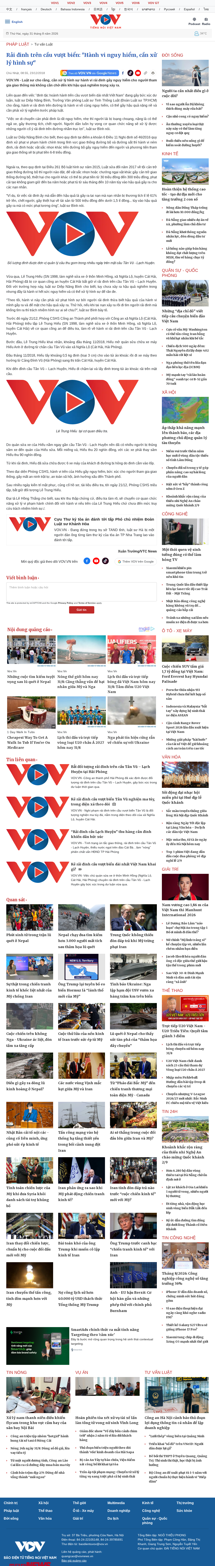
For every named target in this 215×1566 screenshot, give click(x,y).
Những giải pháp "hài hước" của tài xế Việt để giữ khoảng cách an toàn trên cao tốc (187, 744)
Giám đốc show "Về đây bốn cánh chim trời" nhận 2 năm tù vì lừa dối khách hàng (108, 1435)
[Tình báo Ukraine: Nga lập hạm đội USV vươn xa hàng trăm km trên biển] (133, 967)
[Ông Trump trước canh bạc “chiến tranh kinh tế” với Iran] (133, 1226)
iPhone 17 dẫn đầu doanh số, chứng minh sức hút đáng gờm (187, 1296)
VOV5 (119, 3)
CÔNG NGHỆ (175, 514)
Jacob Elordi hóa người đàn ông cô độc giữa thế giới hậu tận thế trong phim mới (186, 961)
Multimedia (116, 1503)
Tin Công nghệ (179, 1237)
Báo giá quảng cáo (74, 1560)
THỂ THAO (172, 990)
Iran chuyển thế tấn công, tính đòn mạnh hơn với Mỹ (28, 1298)
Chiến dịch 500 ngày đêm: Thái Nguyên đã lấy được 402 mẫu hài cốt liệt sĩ (187, 350)
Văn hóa (45, 1518)
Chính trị (10, 1503)
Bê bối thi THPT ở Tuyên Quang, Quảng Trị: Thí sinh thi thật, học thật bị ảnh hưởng (178, 1460)
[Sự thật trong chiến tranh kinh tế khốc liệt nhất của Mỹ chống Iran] (29, 967)
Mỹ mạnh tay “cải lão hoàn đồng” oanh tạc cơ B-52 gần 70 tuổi (186, 379)
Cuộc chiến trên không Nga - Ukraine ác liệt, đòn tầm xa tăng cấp (29, 1040)
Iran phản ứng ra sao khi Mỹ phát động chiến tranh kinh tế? (81, 1194)
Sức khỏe (184, 1511)
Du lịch (113, 1518)
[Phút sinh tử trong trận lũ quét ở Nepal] (29, 917)
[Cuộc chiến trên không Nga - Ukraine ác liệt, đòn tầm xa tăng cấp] (29, 1016)
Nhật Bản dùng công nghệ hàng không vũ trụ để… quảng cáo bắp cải (185, 605)
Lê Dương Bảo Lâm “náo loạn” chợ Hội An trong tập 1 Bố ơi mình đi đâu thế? (186, 927)
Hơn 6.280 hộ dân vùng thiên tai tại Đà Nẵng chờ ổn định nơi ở (186, 1175)
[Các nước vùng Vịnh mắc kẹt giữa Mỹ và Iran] (81, 1066)
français (26, 9)
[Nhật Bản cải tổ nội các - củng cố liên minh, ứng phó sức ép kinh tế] (29, 1115)
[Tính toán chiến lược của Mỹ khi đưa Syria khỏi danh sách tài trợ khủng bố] (29, 1170)
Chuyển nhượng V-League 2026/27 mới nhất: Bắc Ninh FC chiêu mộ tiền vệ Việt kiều (187, 1098)
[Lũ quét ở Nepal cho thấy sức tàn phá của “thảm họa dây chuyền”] (133, 1016)
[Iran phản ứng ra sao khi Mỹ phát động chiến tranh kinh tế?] (81, 1170)
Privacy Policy (65, 603)
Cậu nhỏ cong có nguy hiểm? (187, 116)
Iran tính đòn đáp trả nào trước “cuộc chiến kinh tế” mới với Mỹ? (133, 1194)
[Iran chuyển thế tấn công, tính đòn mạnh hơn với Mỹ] (29, 1275)
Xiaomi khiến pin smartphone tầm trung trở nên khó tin (186, 572)
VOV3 (87, 3)
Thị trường (185, 1503)
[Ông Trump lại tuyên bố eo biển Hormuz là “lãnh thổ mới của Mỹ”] (81, 967)
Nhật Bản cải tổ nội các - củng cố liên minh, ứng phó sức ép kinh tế (27, 1138)
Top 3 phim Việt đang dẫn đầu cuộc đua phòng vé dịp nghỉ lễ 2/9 (186, 856)
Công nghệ (151, 1511)
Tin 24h (169, 1111)
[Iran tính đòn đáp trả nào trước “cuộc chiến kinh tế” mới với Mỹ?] (133, 1170)
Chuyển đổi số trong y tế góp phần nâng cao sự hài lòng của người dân (187, 472)
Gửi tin (82, 609)
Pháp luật (11, 1511)
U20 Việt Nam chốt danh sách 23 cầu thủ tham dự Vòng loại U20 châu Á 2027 (185, 1065)
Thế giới (79, 1503)
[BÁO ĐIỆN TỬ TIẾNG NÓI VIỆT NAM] (105, 21)
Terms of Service (87, 603)
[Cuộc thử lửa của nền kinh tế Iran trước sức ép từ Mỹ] (81, 1016)
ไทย (206, 9)
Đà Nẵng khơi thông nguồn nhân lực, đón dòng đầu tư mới (186, 236)
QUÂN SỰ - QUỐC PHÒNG (180, 273)
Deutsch (46, 9)
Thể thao (45, 1511)
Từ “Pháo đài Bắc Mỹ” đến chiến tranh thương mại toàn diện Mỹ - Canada (132, 1089)
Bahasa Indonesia (73, 9)
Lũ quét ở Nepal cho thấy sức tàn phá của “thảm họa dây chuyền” (133, 1040)
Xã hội (43, 1503)
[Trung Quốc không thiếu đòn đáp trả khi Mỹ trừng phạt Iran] (133, 917)
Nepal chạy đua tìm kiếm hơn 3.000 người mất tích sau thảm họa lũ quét (80, 941)
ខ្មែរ (113, 9)
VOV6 (136, 3)
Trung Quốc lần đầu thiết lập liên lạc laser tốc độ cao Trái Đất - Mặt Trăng (187, 589)
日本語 (98, 9)
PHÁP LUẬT (17, 44)
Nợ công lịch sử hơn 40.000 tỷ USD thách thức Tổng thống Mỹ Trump (80, 1298)
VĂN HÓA (171, 757)
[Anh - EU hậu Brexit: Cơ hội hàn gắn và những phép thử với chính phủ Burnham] (133, 1275)
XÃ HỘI (169, 392)
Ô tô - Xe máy (83, 1511)
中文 (9, 9)
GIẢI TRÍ (170, 869)
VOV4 (103, 3)
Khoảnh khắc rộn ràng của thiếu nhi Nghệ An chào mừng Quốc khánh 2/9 (186, 501)
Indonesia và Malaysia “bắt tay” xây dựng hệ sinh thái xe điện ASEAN (186, 711)
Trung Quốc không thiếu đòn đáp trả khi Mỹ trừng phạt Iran (132, 941)
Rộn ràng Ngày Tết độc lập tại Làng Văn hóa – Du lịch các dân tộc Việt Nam (186, 827)
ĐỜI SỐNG (172, 55)
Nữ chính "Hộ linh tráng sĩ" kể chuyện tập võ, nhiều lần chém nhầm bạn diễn (186, 944)
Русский (169, 9)
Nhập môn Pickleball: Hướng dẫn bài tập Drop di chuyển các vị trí (185, 1082)
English (17, 21)
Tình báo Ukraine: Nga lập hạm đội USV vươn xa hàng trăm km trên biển (132, 990)
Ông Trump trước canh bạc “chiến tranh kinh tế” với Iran (133, 1249)
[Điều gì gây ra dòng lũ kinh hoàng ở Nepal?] (29, 1066)
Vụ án (81, 1372)
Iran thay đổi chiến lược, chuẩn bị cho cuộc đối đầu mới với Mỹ (28, 1249)
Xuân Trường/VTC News (137, 551)
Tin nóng (16, 1372)
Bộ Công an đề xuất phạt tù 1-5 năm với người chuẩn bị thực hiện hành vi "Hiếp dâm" (178, 1477)
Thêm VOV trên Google (138, 561)
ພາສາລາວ (148, 9)
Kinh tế (147, 1503)
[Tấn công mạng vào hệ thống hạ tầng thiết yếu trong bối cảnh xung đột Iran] (81, 1115)
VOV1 (55, 3)
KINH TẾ (170, 153)
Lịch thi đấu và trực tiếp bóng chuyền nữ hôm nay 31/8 (185, 1048)
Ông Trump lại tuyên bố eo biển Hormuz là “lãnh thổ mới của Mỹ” (81, 990)
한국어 (128, 9)
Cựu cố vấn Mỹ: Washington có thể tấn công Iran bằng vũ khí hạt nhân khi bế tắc (186, 334)
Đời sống (11, 1518)
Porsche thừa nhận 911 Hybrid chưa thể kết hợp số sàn (186, 694)
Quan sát (15, 899)
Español (189, 9)
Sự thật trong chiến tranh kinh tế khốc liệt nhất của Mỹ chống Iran (29, 990)
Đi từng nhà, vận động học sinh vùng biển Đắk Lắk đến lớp (186, 1208)
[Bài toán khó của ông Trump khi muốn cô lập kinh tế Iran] (81, 1226)
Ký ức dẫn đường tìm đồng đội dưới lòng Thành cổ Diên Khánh (186, 1224)
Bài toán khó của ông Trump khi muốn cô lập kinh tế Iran (79, 1249)
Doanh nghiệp (119, 1511)
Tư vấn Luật (43, 44)
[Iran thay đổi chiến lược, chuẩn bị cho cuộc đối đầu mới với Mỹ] (29, 1226)
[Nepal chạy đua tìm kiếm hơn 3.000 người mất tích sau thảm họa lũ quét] (81, 917)
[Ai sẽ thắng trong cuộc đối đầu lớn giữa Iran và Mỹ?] (133, 1115)
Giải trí (78, 1518)
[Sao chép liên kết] (145, 73)
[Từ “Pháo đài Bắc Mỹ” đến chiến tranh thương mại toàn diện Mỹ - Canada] (133, 1066)
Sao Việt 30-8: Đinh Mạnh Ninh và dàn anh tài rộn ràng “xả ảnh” (185, 977)
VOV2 (71, 3)
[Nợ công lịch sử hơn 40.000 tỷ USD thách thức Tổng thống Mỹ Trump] (81, 1275)
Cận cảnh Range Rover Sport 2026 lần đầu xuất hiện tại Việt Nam (187, 727)
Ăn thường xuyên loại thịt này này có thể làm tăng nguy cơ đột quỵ (185, 128)
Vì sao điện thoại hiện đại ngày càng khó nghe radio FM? (186, 1313)
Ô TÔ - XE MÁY (177, 630)
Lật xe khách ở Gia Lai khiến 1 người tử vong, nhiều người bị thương (187, 1191)
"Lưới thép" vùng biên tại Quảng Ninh (176, 1436)
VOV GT (153, 3)
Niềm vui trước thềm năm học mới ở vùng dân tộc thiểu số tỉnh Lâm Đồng (187, 455)
